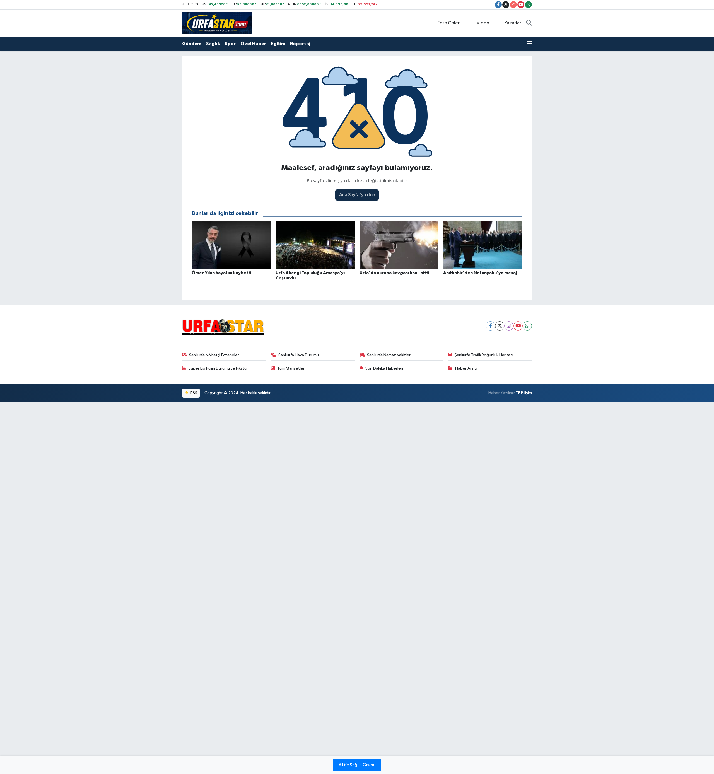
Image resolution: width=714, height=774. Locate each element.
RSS (193, 393)
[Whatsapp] (527, 326)
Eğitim (278, 43)
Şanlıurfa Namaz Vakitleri (389, 355)
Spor (230, 43)
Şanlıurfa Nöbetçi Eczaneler (214, 355)
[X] (499, 326)
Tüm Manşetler (291, 368)
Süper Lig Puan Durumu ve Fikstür (218, 368)
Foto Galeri (449, 23)
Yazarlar (513, 23)
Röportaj (300, 43)
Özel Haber (253, 43)
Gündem (191, 43)
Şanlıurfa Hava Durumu (298, 355)
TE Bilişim (524, 393)
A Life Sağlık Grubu (357, 765)
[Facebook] (490, 326)
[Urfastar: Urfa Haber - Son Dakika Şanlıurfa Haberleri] (217, 23)
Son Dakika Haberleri (384, 368)
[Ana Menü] (529, 43)
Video (483, 23)
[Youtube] (518, 326)
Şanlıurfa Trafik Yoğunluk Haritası (484, 355)
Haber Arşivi (466, 368)
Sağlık (213, 43)
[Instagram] (508, 326)
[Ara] (529, 23)
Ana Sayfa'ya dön (357, 194)
